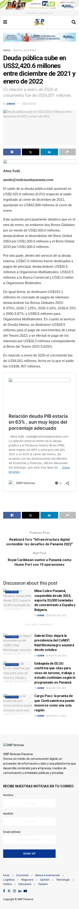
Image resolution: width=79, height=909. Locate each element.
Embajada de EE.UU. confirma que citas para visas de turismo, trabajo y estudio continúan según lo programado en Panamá (55, 672)
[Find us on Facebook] (4, 891)
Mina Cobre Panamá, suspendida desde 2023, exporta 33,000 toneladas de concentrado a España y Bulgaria (54, 600)
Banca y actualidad (24, 50)
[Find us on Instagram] (14, 891)
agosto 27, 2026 (57, 716)
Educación (25, 884)
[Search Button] (74, 22)
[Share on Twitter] (31, 152)
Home (6, 50)
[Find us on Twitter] (9, 891)
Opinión (45, 879)
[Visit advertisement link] (39, 5)
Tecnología (63, 879)
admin (11, 103)
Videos (7, 884)
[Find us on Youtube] (25, 891)
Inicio (6, 875)
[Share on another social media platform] (67, 152)
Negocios (27, 879)
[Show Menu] (5, 22)
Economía (22, 875)
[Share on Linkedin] (49, 152)
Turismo (43, 884)
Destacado (12, 592)
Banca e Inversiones (47, 875)
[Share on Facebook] (12, 152)
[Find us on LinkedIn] (19, 891)
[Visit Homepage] (39, 22)
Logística (9, 879)
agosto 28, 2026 (57, 615)
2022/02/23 (29, 103)
